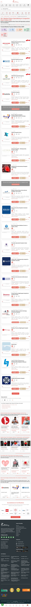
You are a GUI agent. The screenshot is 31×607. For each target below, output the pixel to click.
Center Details (21, 53)
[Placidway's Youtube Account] (6, 537)
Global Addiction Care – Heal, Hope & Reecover (14, 578)
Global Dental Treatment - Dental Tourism (5, 578)
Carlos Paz (28, 24)
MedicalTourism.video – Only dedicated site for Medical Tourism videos (15, 573)
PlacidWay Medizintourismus (5, 556)
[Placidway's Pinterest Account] (8, 537)
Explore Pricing (3, 544)
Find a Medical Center (4, 541)
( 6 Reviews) (7, 66)
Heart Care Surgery (13, 16)
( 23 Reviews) (7, 197)
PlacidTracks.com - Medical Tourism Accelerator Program (15, 561)
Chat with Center (14, 53)
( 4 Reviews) (7, 139)
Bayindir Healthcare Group (6, 405)
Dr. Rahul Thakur (18, 24)
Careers (17, 533)
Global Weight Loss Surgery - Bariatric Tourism (15, 575)
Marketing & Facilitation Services (21, 528)
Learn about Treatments (4, 546)
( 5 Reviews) (7, 99)
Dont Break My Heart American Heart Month (14, 468)
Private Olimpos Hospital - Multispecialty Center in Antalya (15, 493)
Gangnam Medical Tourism (5, 560)
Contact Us (18, 534)
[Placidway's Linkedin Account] (13, 537)
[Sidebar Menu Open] (1, 2)
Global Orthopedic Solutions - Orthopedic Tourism (15, 580)
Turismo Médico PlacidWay (15, 558)
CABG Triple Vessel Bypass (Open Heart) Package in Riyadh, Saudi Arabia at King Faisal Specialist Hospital (15, 427)
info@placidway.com (21, 543)
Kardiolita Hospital (5, 408)
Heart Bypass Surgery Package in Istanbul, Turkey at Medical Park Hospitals (25, 427)
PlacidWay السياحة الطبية (24, 558)
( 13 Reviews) (7, 385)
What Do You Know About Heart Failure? (26, 468)
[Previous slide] (2, 426)
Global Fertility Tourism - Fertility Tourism (25, 575)
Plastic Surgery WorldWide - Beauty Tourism (25, 572)
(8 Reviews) (16, 495)
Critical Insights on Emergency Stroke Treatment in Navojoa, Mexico (4, 447)
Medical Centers (6, 16)
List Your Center (18, 529)
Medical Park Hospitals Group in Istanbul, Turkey (9, 404)
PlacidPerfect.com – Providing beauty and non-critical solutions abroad (15, 569)
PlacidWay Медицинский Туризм (15, 557)
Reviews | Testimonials (4, 545)
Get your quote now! (15, 184)
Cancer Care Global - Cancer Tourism (5, 580)
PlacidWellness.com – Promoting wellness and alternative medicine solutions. (4, 569)
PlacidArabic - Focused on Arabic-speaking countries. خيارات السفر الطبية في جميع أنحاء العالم (25, 569)
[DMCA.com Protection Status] (18, 590)
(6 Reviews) (26, 495)
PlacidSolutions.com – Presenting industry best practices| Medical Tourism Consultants (15, 565)
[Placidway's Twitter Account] (4, 537)
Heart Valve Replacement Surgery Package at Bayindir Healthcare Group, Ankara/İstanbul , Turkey (5, 427)
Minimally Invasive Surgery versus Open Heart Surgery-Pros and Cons (5, 468)
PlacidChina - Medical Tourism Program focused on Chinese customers (5, 565)
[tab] (8, 453)
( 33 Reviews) (7, 300)
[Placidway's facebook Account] (2, 537)
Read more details (14, 50)
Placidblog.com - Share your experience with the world (25, 565)
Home (2, 16)
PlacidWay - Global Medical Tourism (5, 559)
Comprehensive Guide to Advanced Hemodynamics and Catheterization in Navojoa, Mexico (25, 447)
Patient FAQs (18, 530)
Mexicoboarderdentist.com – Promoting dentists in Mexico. (5, 573)
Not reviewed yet (4, 173)
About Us (17, 525)
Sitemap (17, 535)
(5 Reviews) (6, 495)
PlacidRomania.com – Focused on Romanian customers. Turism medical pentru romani (25, 562)
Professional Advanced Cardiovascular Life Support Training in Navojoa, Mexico (14, 447)
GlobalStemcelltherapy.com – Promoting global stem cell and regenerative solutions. (5, 576)
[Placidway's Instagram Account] (11, 537)
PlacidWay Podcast (24, 556)
